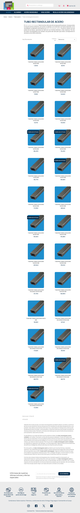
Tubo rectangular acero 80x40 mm (36, 205)
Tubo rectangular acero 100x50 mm (36, 262)
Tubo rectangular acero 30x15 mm (36, 319)
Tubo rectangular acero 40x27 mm (36, 91)
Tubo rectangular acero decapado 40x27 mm (36, 376)
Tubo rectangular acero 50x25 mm (63, 91)
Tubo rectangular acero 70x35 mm (36, 176)
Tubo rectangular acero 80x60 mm (36, 233)
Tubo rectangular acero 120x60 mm (63, 262)
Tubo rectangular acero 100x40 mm (63, 233)
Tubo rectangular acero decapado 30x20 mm (63, 319)
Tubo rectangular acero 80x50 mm (63, 205)
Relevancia (66, 39)
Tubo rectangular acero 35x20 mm (63, 62)
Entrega (47, 501)
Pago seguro (54, 501)
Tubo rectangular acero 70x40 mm (63, 176)
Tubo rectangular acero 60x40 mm (63, 148)
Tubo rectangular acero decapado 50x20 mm (63, 376)
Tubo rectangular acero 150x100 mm (63, 290)
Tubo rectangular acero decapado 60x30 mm (36, 404)
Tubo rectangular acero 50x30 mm (36, 119)
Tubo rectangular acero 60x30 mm (63, 119)
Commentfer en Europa (65, 501)
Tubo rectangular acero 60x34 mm (36, 148)
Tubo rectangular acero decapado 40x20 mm (63, 347)
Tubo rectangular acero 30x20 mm (36, 62)
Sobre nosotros (21, 501)
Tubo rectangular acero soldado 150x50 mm (36, 290)
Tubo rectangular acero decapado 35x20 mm (36, 347)
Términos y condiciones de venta (35, 501)
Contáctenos (12, 501)
